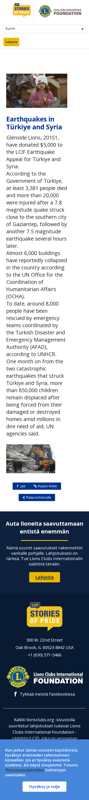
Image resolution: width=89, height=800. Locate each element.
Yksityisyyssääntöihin (24, 769)
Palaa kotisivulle (38, 497)
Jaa (21, 486)
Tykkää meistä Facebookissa (44, 694)
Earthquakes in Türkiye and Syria (34, 122)
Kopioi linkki (47, 486)
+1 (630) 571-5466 (44, 655)
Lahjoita (11, 42)
